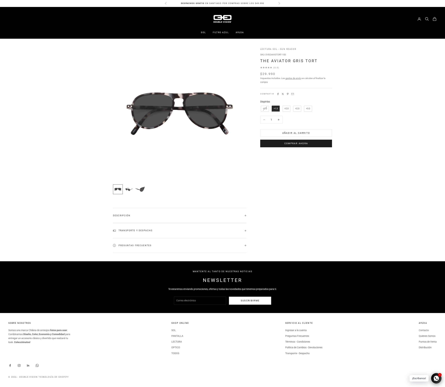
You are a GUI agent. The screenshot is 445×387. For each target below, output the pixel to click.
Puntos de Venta (428, 341)
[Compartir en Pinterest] (287, 94)
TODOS (175, 353)
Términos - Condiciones (297, 341)
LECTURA (176, 341)
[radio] (264, 108)
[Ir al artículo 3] (140, 189)
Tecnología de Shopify (54, 377)
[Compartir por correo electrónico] (292, 94)
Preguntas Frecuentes (297, 336)
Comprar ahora (296, 143)
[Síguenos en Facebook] (10, 365)
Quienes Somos (427, 336)
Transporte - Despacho (297, 353)
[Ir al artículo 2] (129, 189)
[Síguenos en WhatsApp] (37, 365)
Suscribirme (250, 300)
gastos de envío (293, 78)
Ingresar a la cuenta (296, 330)
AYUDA (240, 32)
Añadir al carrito (296, 133)
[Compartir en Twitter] (282, 94)
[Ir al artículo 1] (118, 189)
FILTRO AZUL (221, 32)
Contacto (424, 330)
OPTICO (175, 347)
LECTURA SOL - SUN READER (278, 49)
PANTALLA (177, 336)
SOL (203, 32)
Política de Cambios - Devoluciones (303, 347)
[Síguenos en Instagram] (19, 365)
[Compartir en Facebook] (278, 94)
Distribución (425, 347)
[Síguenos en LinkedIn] (28, 365)
